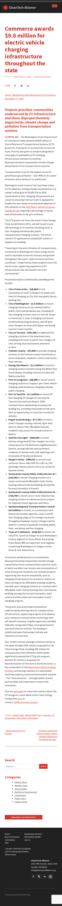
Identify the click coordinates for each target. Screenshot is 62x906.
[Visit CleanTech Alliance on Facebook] (33, 876)
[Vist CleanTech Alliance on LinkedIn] (44, 876)
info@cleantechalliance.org (43, 870)
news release (22, 718)
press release (33, 718)
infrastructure (10, 718)
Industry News (18, 715)
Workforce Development (26, 792)
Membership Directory (33, 834)
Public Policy (20, 798)
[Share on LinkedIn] (28, 85)
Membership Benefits (32, 837)
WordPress (26, 894)
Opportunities (21, 788)
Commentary (20, 795)
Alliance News (21, 782)
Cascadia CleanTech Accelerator (18, 848)
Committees (10, 840)
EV (53, 715)
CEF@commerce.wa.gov (25, 702)
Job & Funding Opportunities (16, 851)
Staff (6, 843)
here (20, 698)
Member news (21, 785)
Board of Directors (12, 837)
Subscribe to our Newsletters (23, 817)
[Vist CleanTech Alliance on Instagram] (50, 876)
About (7, 834)
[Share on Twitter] (21, 85)
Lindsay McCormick (42, 76)
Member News (30, 715)
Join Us (27, 840)
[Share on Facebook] (15, 85)
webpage (18, 691)
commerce (47, 715)
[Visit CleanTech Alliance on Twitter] (39, 876)
